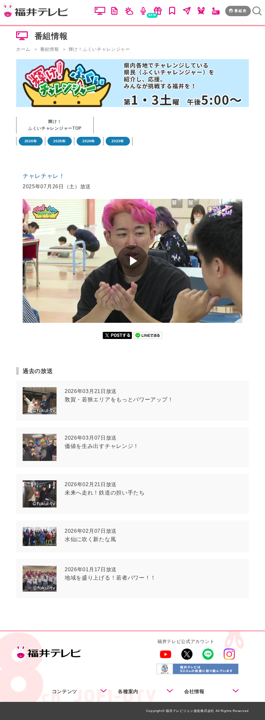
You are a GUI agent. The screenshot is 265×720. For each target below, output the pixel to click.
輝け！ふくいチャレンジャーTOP (55, 125)
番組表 (240, 11)
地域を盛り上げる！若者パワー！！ (110, 578)
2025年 (59, 141)
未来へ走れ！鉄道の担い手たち (105, 493)
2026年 (31, 141)
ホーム (23, 49)
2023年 (117, 141)
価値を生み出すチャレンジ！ (102, 446)
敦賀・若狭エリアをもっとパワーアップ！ (119, 400)
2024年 (88, 141)
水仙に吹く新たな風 (90, 539)
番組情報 (49, 49)
